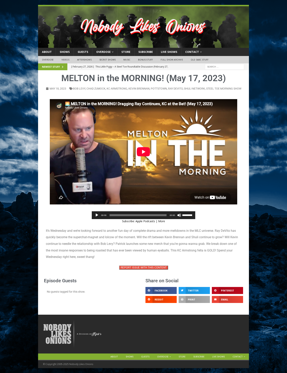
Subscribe (145, 52)
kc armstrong (117, 88)
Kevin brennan (139, 88)
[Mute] (179, 215)
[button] (161, 290)
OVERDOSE (103, 52)
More (161, 221)
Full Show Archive (172, 59)
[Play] (97, 215)
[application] (143, 215)
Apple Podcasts (145, 221)
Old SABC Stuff (200, 59)
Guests (83, 52)
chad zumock (95, 88)
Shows (65, 52)
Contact (192, 52)
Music (126, 59)
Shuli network (194, 88)
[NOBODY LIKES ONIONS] (143, 45)
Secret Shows (107, 59)
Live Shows (169, 52)
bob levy (79, 88)
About (47, 52)
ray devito (175, 88)
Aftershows (84, 59)
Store (125, 52)
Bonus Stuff (145, 59)
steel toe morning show (223, 88)
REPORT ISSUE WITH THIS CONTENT (144, 267)
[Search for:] (224, 66)
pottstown (159, 88)
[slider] (187, 214)
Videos (65, 59)
